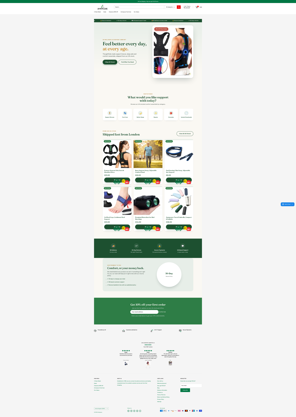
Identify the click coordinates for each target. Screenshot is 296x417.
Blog (158, 388)
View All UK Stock (185, 133)
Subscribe (185, 390)
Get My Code (162, 311)
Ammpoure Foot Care (126, 12)
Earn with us (160, 381)
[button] (147, 367)
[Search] (179, 7)
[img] (148, 345)
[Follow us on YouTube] (140, 411)
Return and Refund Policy (163, 397)
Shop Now (117, 180)
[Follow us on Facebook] (128, 411)
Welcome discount (161, 383)
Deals (104, 12)
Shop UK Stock (110, 62)
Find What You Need (127, 62)
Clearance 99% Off (113, 12)
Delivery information (162, 390)
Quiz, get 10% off (161, 385)
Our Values (136, 12)
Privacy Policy (160, 399)
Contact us (160, 392)
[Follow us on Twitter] (131, 411)
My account (187, 7)
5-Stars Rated (97, 12)
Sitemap (159, 401)
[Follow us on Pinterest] (137, 411)
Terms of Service (161, 394)
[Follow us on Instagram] (134, 411)
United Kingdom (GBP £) (100, 408)
